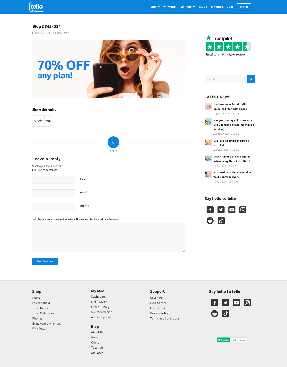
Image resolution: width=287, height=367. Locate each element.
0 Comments (60, 33)
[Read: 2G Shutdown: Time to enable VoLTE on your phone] (208, 174)
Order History (100, 307)
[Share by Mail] (49, 120)
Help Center (158, 303)
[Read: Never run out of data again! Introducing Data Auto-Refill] (208, 158)
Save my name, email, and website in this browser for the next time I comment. (79, 219)
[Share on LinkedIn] (43, 120)
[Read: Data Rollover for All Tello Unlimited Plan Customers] (208, 106)
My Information (101, 312)
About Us (97, 332)
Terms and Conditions (164, 318)
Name (83, 179)
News (94, 337)
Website (84, 205)
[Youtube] (231, 209)
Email (83, 192)
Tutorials (97, 347)
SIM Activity (99, 301)
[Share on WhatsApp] (38, 120)
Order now (47, 313)
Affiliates (97, 353)
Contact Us (157, 308)
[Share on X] (35, 120)
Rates (44, 308)
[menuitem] (155, 7)
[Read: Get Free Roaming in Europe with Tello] (208, 142)
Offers (95, 342)
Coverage (156, 298)
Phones (37, 318)
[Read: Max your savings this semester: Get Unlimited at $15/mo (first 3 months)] (208, 121)
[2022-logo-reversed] (38, 7)
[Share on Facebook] (33, 120)
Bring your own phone (47, 323)
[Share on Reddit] (46, 120)
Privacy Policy (159, 313)
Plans (36, 298)
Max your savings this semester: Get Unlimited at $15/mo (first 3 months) (233, 125)
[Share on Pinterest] (40, 120)
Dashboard (98, 296)
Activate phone (101, 317)
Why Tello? (39, 328)
